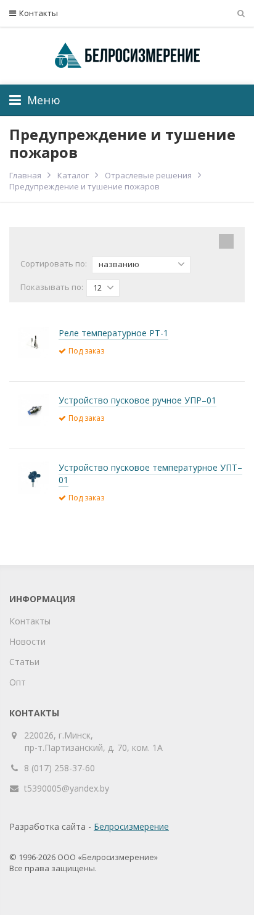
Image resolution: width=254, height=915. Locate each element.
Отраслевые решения (148, 175)
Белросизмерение (131, 826)
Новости (27, 641)
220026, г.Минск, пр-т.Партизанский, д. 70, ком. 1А (94, 741)
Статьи (24, 662)
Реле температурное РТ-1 (113, 333)
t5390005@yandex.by (66, 788)
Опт (17, 682)
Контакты (38, 13)
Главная (25, 175)
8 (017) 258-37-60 (59, 768)
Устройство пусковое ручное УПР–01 (137, 400)
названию (119, 264)
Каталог (73, 175)
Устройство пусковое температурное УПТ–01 (150, 474)
